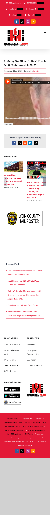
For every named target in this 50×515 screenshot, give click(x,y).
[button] (5, 181)
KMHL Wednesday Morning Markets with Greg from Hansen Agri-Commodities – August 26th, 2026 (25, 295)
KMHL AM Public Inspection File (29, 422)
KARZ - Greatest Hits (12, 365)
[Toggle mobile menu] (45, 32)
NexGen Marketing (10, 422)
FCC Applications (17, 434)
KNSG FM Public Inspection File (15, 430)
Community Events (35, 365)
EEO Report (31, 360)
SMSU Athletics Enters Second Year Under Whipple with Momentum (10, 166)
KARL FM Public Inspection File (33, 426)
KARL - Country (10, 360)
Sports (36, 71)
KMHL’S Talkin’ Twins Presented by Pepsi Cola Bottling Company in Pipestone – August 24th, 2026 (33, 170)
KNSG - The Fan (10, 371)
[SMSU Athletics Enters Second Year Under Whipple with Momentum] (13, 166)
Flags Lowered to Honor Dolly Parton (23, 305)
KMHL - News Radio (12, 344)
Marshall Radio (12, 419)
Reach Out (31, 344)
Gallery (17, 166)
